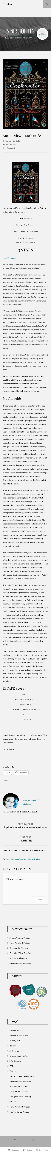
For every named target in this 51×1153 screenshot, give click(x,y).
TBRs (12, 1066)
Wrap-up (13, 1071)
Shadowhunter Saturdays (20, 963)
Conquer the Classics (19, 948)
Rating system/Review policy (22, 1076)
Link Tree (13, 1101)
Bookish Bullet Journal (19, 1035)
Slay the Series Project (19, 1112)
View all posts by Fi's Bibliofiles (32, 802)
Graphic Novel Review (19, 1056)
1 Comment (10, 148)
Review (13, 1046)
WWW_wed (15, 1040)
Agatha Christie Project (20, 938)
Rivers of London (19, 958)
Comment (39, 899)
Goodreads (11, 258)
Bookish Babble (16, 1030)
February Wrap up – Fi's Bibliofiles (25, 859)
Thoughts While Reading (20, 953)
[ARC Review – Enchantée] (25, 128)
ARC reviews (11, 144)
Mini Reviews (15, 1061)
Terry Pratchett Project (20, 943)
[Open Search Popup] (47, 4)
